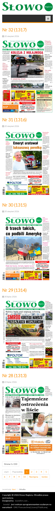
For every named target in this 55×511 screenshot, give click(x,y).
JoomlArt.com (21, 500)
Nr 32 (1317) (14, 29)
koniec (45, 476)
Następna (33, 476)
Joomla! (6, 504)
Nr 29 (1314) (14, 290)
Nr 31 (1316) (14, 119)
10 (24, 476)
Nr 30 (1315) (14, 204)
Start (14, 489)
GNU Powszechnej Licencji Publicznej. (30, 507)
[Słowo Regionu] (27, 6)
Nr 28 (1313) (14, 375)
